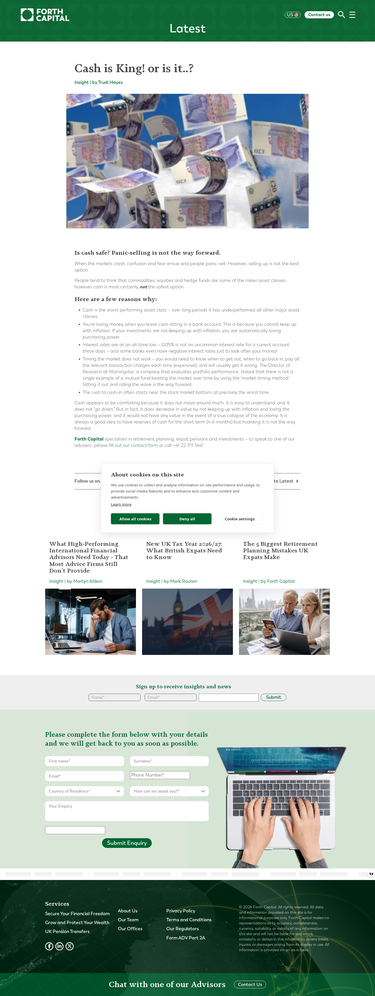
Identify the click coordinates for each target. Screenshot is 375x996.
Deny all (187, 518)
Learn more (121, 504)
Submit (273, 697)
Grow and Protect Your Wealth (77, 922)
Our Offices (130, 929)
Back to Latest (278, 481)
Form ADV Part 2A (185, 938)
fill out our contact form (133, 445)
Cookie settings (240, 518)
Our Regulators (182, 929)
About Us (128, 911)
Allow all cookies (135, 518)
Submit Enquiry (127, 842)
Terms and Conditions (188, 920)
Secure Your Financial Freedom (77, 913)
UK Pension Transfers (67, 931)
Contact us (319, 14)
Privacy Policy (180, 911)
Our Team (128, 920)
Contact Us (250, 984)
